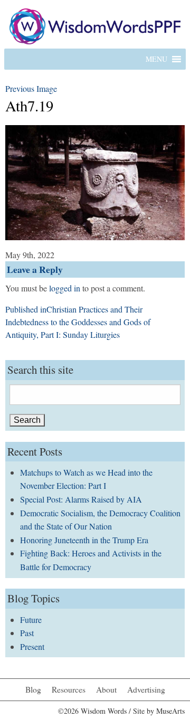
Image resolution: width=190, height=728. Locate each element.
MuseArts (170, 711)
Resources (69, 689)
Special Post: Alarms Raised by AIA (81, 499)
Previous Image (31, 88)
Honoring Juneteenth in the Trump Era (84, 539)
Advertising (146, 689)
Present (32, 646)
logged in (64, 288)
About (106, 689)
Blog (33, 689)
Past (27, 632)
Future (31, 619)
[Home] (95, 25)
